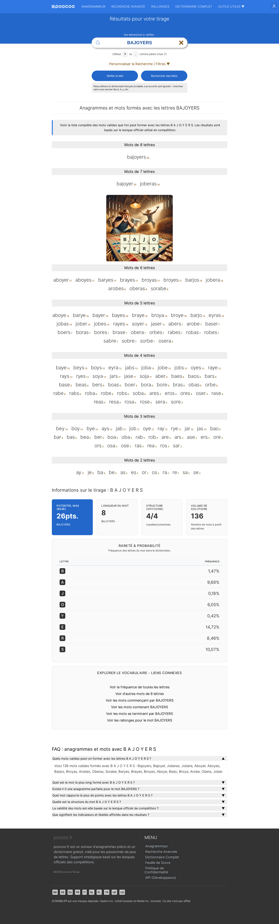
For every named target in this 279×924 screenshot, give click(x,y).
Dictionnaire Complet (193, 6)
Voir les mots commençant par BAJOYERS (139, 700)
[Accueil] (63, 6)
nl (91, 892)
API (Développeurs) (160, 878)
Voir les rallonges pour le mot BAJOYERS (139, 720)
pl (99, 892)
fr (77, 892)
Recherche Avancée (128, 6)
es (70, 892)
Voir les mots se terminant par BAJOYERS (139, 714)
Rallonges (160, 6)
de (62, 892)
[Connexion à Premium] (274, 6)
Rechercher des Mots (164, 75)
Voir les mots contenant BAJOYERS (139, 707)
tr (106, 892)
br (55, 892)
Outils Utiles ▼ (231, 6)
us (122, 892)
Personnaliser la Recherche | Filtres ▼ (139, 64)
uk (114, 892)
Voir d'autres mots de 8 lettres (139, 694)
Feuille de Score (157, 863)
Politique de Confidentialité (156, 870)
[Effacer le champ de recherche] (181, 43)
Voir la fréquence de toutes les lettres (139, 687)
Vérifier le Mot (114, 75)
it (84, 892)
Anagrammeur (93, 6)
